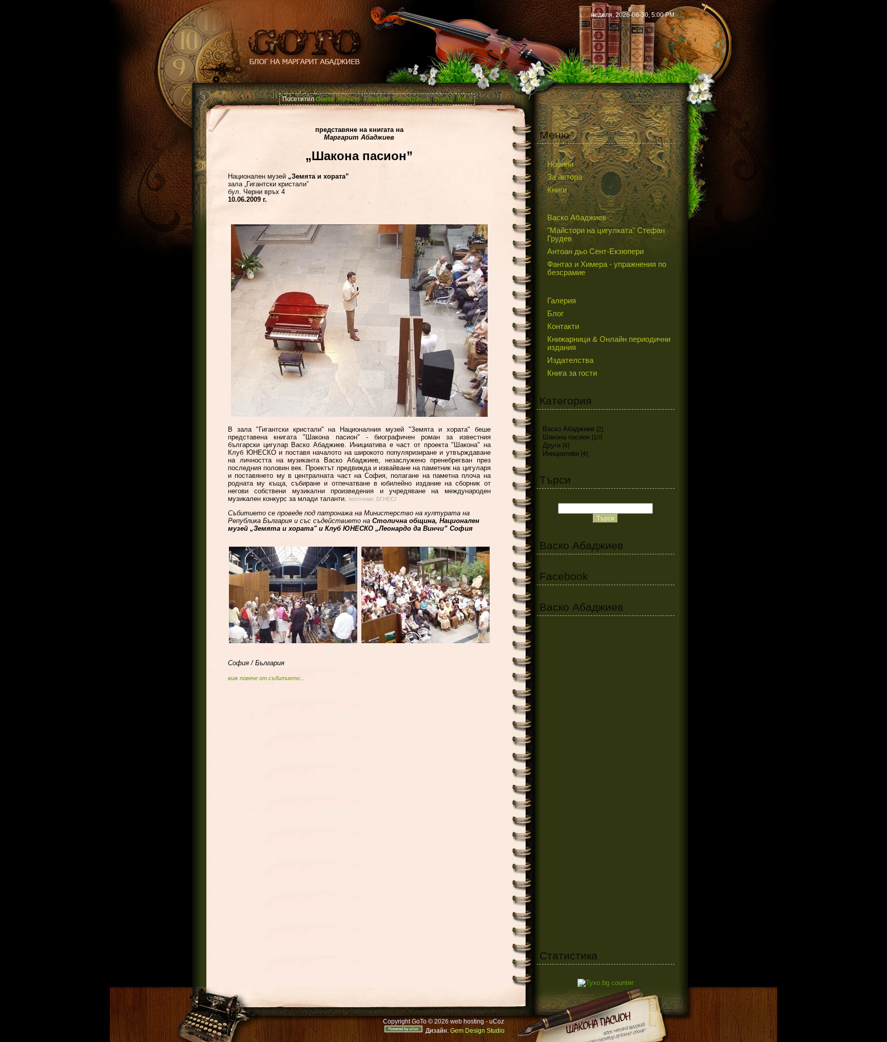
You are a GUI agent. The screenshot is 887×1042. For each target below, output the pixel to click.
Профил (376, 99)
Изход (444, 99)
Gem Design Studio (477, 1030)
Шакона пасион (566, 437)
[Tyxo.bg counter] (605, 983)
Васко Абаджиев (568, 429)
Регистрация (411, 99)
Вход (464, 99)
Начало (349, 99)
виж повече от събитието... (266, 678)
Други (552, 445)
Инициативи (561, 453)
